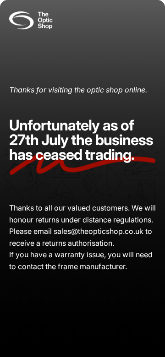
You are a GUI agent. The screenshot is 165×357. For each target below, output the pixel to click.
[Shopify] (115, 328)
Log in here (103, 338)
